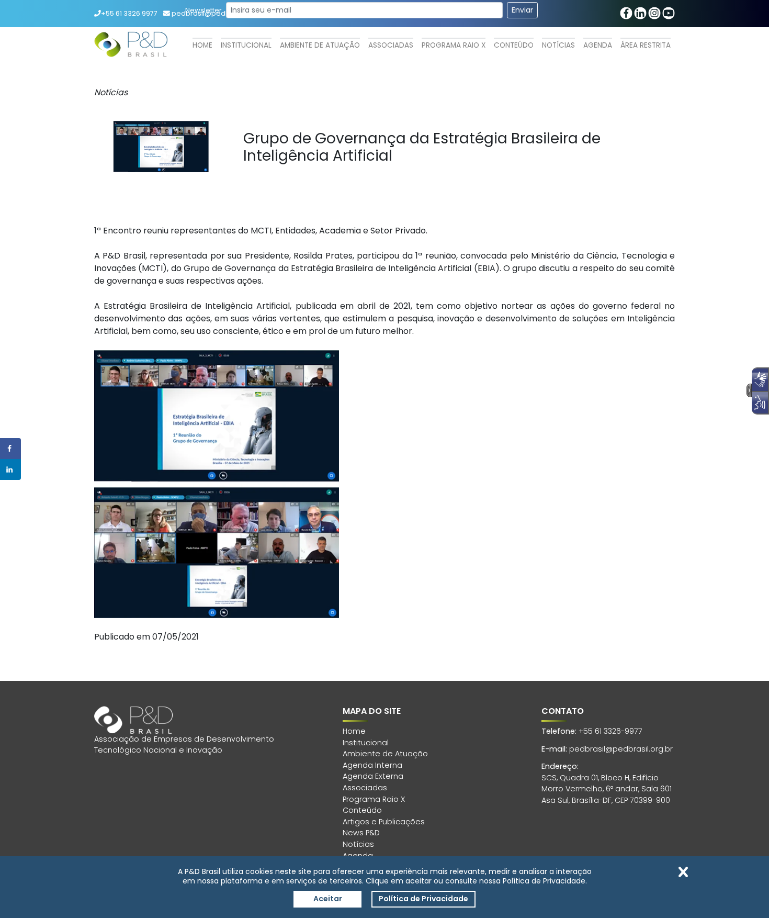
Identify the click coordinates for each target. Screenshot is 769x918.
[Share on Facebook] (10, 448)
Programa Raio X (453, 45)
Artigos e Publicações (384, 821)
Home (202, 45)
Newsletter (203, 10)
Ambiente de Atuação (320, 45)
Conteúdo (514, 45)
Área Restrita (645, 45)
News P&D (361, 832)
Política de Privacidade (423, 898)
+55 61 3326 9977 (129, 13)
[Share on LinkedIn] (10, 469)
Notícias (558, 45)
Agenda (597, 45)
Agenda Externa (373, 776)
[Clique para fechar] (683, 872)
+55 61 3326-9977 (610, 731)
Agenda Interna (372, 765)
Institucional (246, 45)
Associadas (390, 45)
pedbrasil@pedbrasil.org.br (621, 749)
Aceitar (327, 898)
